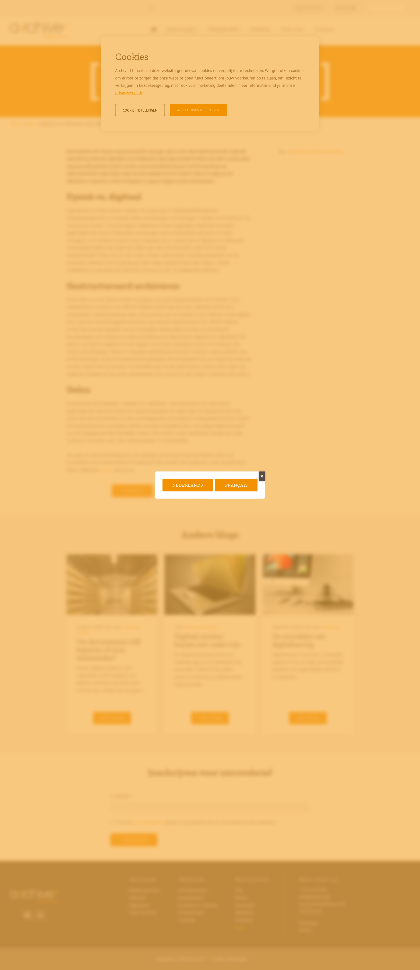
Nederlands (187, 485)
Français (236, 485)
